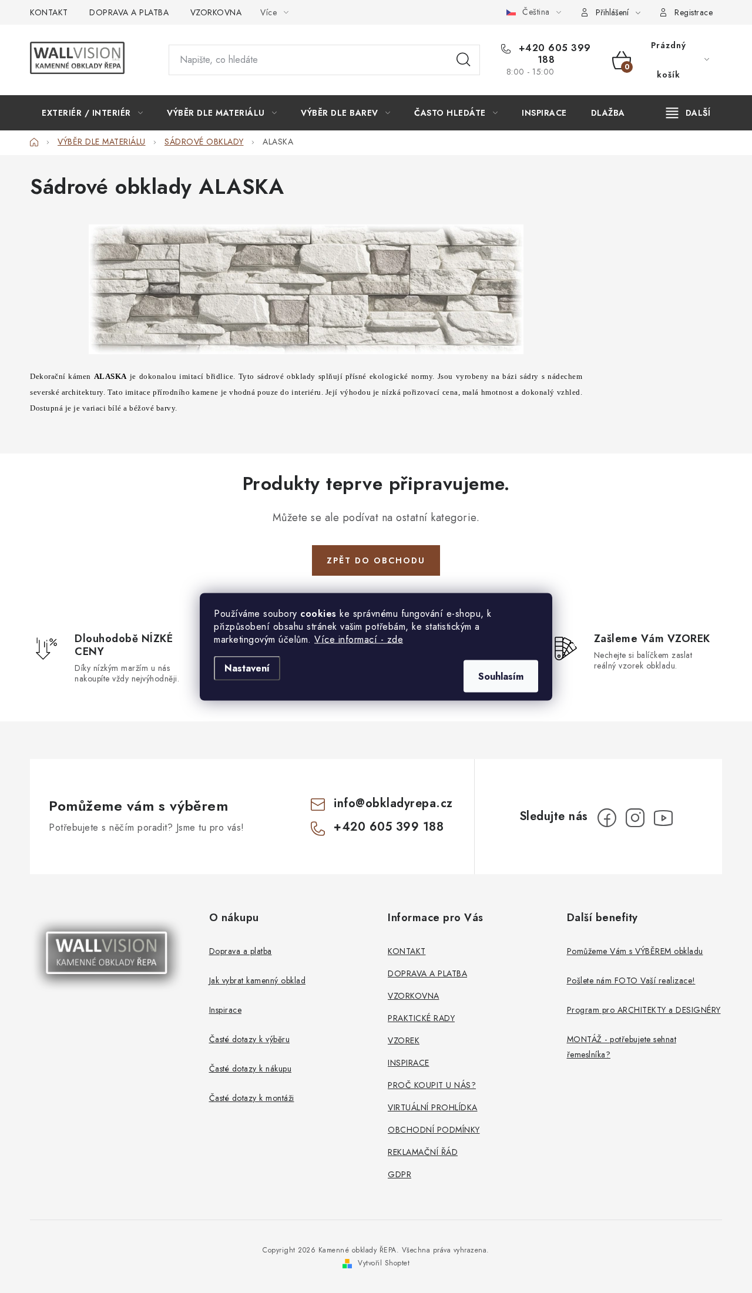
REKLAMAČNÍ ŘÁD (423, 1152)
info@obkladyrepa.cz (393, 803)
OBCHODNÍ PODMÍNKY (434, 1130)
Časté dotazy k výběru (249, 1039)
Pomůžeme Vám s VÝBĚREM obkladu (635, 951)
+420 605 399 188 (553, 54)
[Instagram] (635, 817)
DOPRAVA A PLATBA (129, 12)
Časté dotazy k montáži (251, 1098)
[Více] (688, 112)
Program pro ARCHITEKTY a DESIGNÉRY (644, 1010)
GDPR (399, 1174)
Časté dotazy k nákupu (250, 1068)
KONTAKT (49, 12)
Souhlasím (500, 676)
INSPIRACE (408, 1063)
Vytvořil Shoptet (383, 1263)
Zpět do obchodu (376, 560)
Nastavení (247, 667)
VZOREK (403, 1040)
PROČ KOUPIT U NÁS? (432, 1085)
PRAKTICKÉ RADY (421, 1018)
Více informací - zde (358, 639)
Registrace (693, 12)
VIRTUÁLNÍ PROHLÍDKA (433, 1107)
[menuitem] (92, 112)
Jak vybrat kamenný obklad (257, 980)
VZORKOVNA (216, 12)
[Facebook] (606, 817)
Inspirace (225, 1010)
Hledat (463, 60)
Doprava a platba (240, 951)
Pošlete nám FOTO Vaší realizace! (631, 980)
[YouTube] (663, 817)
